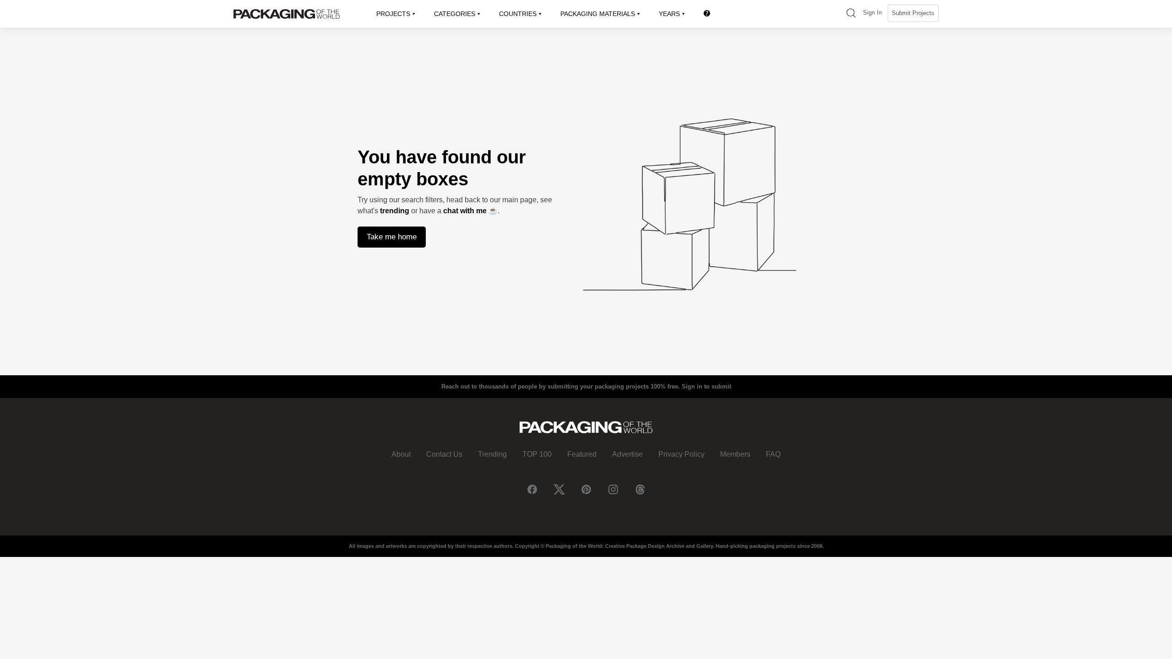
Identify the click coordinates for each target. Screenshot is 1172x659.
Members (735, 454)
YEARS (669, 13)
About (401, 454)
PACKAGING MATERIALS (597, 13)
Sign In (872, 12)
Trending (492, 454)
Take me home (392, 236)
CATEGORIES (454, 13)
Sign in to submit (706, 386)
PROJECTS (393, 13)
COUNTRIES (518, 13)
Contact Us (444, 454)
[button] (851, 14)
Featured (582, 454)
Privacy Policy (681, 454)
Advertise (627, 454)
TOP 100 (537, 454)
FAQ (773, 454)
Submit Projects (913, 13)
